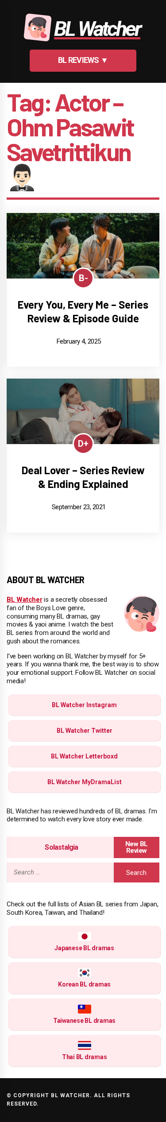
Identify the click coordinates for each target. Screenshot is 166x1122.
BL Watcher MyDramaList (84, 781)
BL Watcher (24, 600)
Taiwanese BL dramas (84, 1020)
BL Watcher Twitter (84, 730)
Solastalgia (61, 847)
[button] (83, 60)
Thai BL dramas (84, 1056)
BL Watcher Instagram (84, 704)
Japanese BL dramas (84, 948)
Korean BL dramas (84, 984)
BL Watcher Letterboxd (84, 756)
